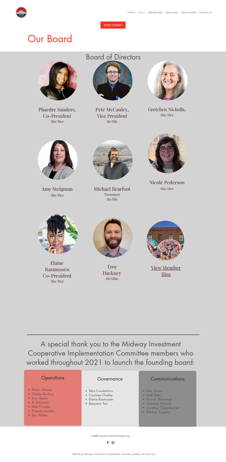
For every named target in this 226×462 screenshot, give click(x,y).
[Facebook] (107, 442)
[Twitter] (113, 442)
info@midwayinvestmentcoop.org (110, 435)
